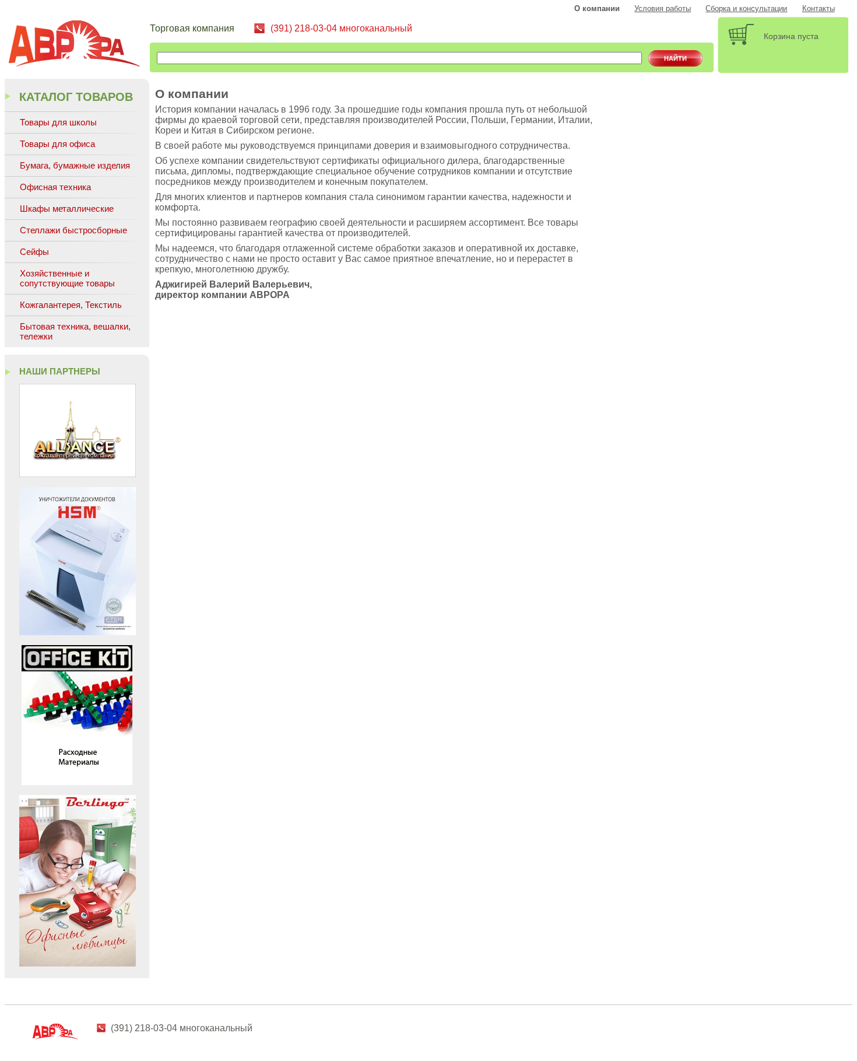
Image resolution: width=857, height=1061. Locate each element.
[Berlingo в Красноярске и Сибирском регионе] (77, 963)
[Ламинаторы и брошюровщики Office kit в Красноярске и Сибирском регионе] (77, 782)
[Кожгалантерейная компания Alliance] (77, 474)
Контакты (818, 9)
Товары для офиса (57, 144)
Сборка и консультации (746, 9)
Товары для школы (58, 122)
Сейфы (34, 252)
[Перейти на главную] (79, 45)
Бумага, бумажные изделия (75, 165)
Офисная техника (55, 187)
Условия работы (662, 9)
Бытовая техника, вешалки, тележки (75, 331)
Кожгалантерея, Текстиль (71, 305)
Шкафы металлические (67, 208)
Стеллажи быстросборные (73, 230)
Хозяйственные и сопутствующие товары (67, 278)
